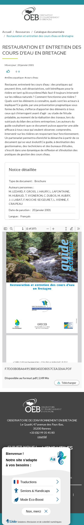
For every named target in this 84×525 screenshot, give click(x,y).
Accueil (6, 31)
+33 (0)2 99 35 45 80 (42, 432)
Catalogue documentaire (49, 31)
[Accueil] (42, 12)
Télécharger (68, 382)
